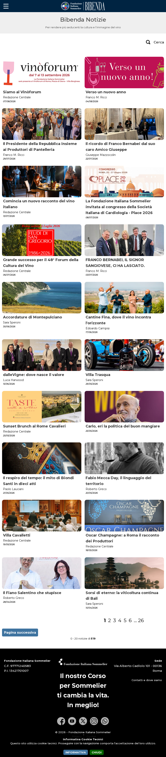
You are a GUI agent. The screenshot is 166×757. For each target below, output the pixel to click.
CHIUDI (97, 752)
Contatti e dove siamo (147, 680)
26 (141, 620)
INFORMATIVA (75, 752)
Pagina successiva (20, 632)
